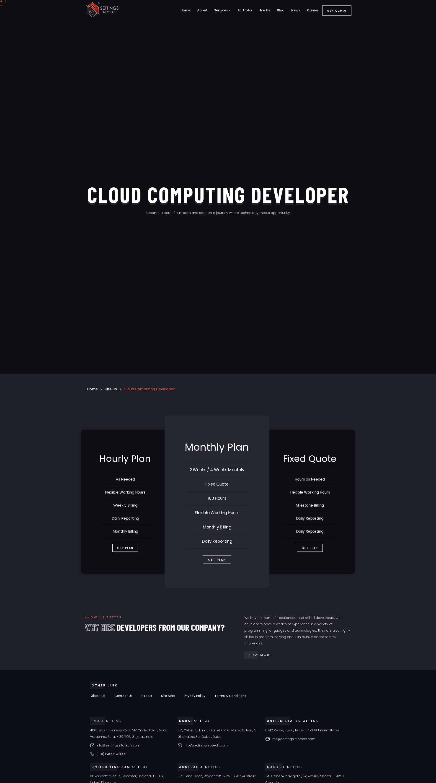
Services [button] (221, 10)
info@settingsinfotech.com (118, 745)
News (295, 10)
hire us (111, 389)
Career (313, 10)
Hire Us (264, 10)
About (202, 10)
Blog (280, 10)
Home (185, 10)
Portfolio (244, 10)
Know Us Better (103, 617)
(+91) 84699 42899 (111, 754)
